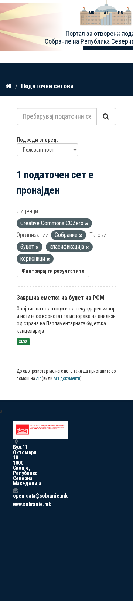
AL (106, 13)
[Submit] (106, 116)
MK (92, 13)
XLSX (23, 341)
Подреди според (37, 140)
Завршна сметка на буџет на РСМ (60, 297)
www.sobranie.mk (15, 504)
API (39, 378)
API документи (67, 378)
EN (120, 13)
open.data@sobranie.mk (15, 495)
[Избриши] (86, 223)
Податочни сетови (47, 86)
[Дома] (9, 85)
